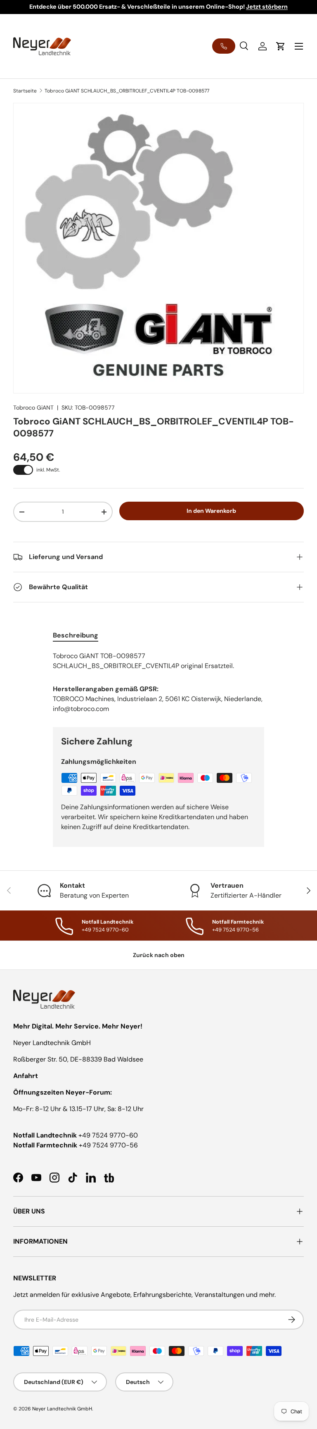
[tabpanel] (158, 661)
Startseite (25, 90)
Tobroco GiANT (33, 407)
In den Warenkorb (211, 510)
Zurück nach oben (159, 955)
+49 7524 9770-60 (108, 1135)
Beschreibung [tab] (75, 635)
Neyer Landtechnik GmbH (62, 1408)
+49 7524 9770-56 (108, 1145)
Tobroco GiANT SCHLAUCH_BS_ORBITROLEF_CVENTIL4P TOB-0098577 (127, 90)
